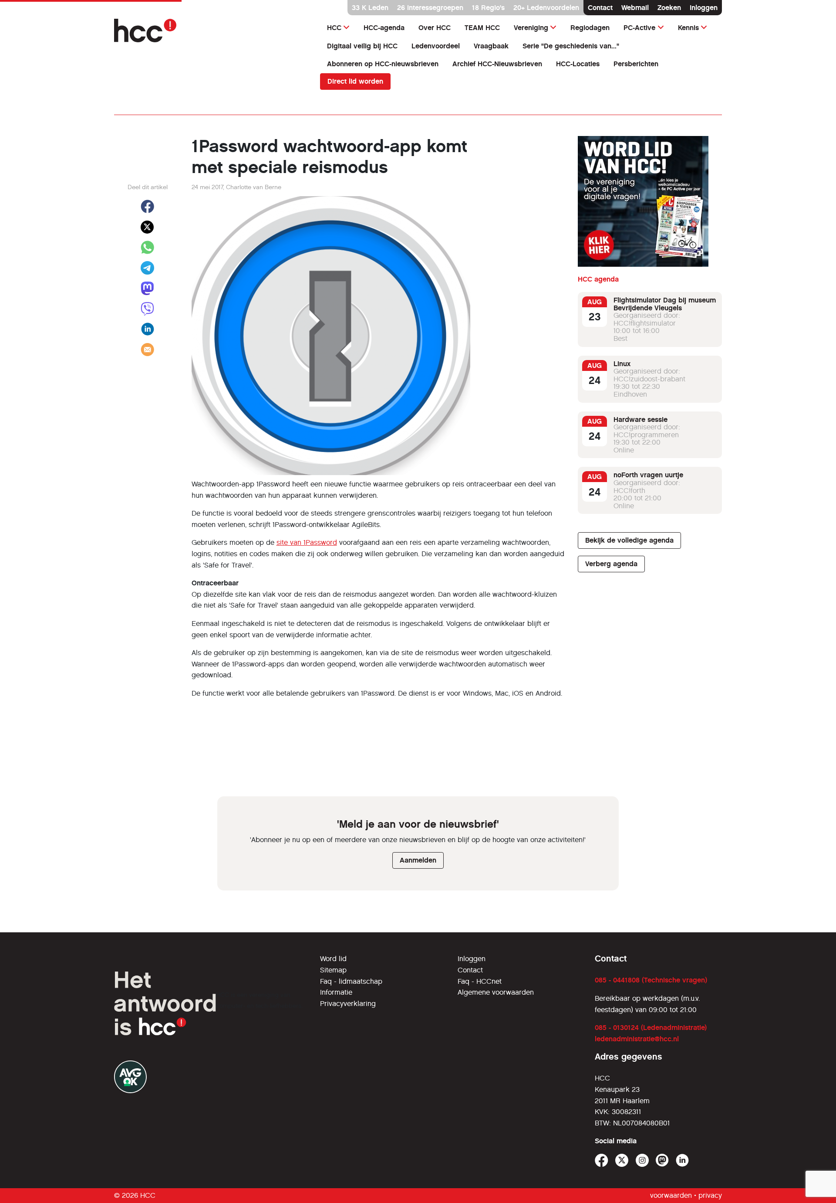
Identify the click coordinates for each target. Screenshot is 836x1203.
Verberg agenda (611, 564)
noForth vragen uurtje (648, 475)
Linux (622, 364)
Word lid (333, 959)
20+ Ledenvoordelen (546, 7)
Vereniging (531, 28)
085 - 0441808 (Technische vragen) (651, 980)
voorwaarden (671, 1195)
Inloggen (704, 7)
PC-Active (639, 28)
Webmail (635, 7)
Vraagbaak (491, 46)
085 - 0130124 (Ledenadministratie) (651, 1027)
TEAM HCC (482, 28)
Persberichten (636, 64)
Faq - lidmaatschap (351, 981)
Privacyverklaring (348, 1003)
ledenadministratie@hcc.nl (637, 1039)
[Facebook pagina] (601, 1160)
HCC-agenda (384, 28)
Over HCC (434, 28)
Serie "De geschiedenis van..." (570, 46)
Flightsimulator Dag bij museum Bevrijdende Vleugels (665, 304)
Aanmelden (418, 860)
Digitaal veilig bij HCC (362, 46)
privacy (710, 1195)
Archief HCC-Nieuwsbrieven (497, 64)
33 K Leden (370, 7)
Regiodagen (590, 28)
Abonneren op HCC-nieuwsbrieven (382, 64)
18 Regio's (488, 7)
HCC (334, 28)
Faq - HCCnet (480, 981)
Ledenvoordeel (435, 46)
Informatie (336, 992)
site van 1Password (306, 542)
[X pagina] (622, 1160)
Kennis (688, 28)
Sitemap (333, 970)
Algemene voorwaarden (496, 992)
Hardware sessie (640, 419)
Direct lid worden (355, 81)
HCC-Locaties (578, 64)
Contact (600, 7)
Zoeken (669, 7)
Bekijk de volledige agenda (629, 540)
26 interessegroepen (430, 7)
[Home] (212, 30)
